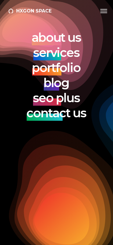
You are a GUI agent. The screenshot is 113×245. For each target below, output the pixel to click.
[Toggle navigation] (103, 11)
